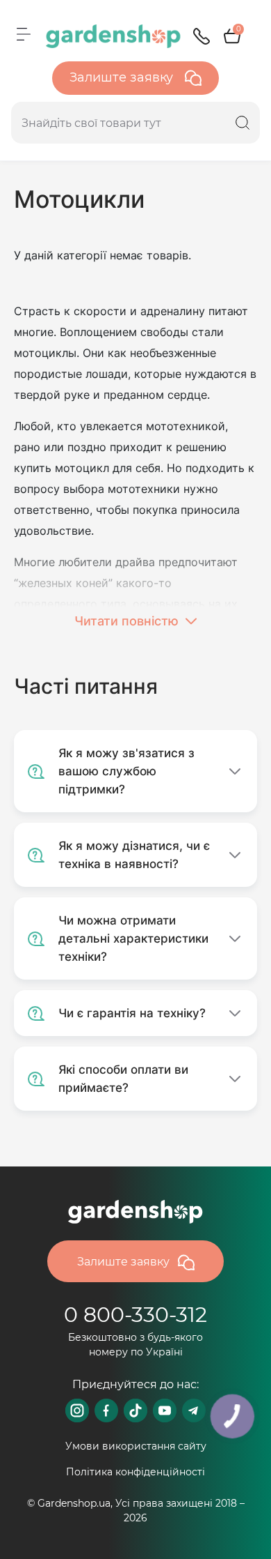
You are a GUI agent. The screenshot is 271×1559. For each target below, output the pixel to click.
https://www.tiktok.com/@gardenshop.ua (135, 1410)
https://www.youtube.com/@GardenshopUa (164, 1410)
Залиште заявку (122, 77)
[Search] (242, 123)
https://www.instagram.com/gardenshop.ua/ (77, 1410)
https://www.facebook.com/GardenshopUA (106, 1410)
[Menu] (24, 34)
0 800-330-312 (135, 1315)
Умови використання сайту (135, 1446)
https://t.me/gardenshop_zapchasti (194, 1410)
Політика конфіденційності (135, 1472)
